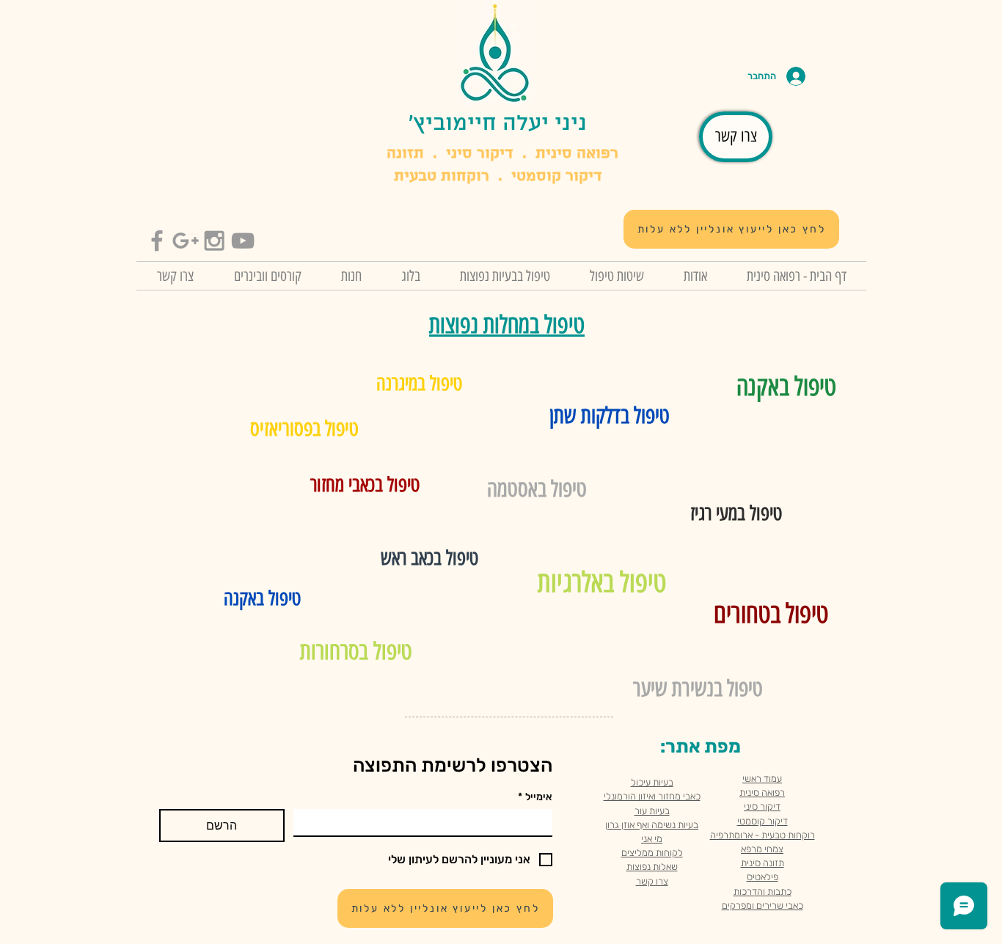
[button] (267, 276)
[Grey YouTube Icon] (243, 241)
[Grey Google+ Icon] (186, 241)
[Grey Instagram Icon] (214, 241)
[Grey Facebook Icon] (157, 241)
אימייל (535, 797)
